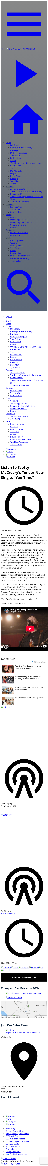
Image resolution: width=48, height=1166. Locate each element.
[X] (9, 451)
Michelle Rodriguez (18, 153)
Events (8, 214)
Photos (13, 227)
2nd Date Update (17, 189)
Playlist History (16, 253)
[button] (24, 669)
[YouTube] (10, 456)
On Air (8, 142)
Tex (12, 168)
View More (24, 810)
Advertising (15, 235)
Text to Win (15, 209)
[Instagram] (11, 454)
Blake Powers (16, 176)
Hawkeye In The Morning (21, 147)
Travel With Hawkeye (19, 201)
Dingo (13, 173)
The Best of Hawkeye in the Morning (26, 191)
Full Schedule (16, 145)
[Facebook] (11, 449)
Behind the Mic (16, 194)
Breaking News (17, 240)
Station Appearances (19, 219)
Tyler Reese (15, 183)
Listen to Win (16, 207)
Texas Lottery (16, 261)
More (8, 237)
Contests (9, 204)
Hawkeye (14, 150)
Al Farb (13, 160)
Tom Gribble (15, 155)
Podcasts (9, 186)
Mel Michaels (16, 171)
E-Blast (13, 250)
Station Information (19, 232)
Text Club (14, 248)
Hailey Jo (14, 178)
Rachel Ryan (15, 158)
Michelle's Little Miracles (21, 255)
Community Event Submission (23, 222)
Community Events (18, 225)
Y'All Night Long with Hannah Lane (25, 163)
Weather (14, 243)
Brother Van (15, 165)
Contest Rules (16, 212)
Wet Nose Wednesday (19, 258)
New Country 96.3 (8, 913)
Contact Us (10, 230)
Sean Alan (14, 181)
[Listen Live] (24, 730)
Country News (16, 245)
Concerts (14, 217)
